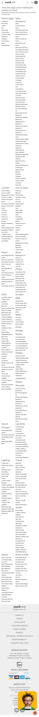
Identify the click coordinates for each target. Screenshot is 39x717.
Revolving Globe (6, 238)
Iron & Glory (22, 187)
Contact (4, 25)
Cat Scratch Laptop (21, 442)
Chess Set (18, 257)
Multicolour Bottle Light (8, 511)
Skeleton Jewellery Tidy (8, 308)
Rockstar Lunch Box (21, 568)
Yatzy (17, 208)
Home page (8, 18)
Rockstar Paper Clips (21, 564)
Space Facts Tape (20, 97)
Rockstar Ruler (20, 566)
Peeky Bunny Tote (20, 56)
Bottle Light (5, 513)
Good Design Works (19, 330)
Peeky (19, 269)
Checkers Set (19, 259)
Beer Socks (5, 232)
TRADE (19, 619)
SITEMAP (14, 643)
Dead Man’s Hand (20, 197)
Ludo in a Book (6, 190)
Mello (18, 314)
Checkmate (19, 217)
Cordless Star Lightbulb (8, 487)
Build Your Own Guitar (22, 586)
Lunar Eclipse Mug (21, 91)
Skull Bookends (20, 521)
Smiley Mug (5, 339)
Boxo (18, 252)
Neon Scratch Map (21, 307)
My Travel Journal (20, 487)
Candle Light (19, 167)
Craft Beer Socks (6, 234)
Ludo (17, 214)
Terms (3, 43)
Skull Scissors (19, 545)
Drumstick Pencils (20, 541)
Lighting (6, 460)
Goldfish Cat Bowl (20, 448)
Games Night (19, 210)
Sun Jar (4, 478)
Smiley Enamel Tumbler (22, 143)
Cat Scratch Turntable (21, 444)
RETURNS (10, 636)
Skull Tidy (4, 306)
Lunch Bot (4, 597)
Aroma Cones (19, 249)
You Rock (4, 210)
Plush (4, 252)
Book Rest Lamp (6, 315)
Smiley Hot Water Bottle (22, 139)
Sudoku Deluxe (20, 169)
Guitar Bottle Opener (21, 557)
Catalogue (4, 39)
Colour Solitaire (20, 180)
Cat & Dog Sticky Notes (22, 343)
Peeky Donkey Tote (21, 65)
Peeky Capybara (20, 54)
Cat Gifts (20, 424)
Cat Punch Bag (20, 78)
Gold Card (18, 145)
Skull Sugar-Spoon (21, 534)
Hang (17, 312)
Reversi (18, 221)
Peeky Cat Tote (20, 58)
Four (17, 87)
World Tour (18, 247)
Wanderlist (18, 148)
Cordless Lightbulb (7, 317)
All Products (5, 21)
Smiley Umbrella (6, 343)
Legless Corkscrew (21, 549)
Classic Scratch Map (21, 305)
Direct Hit (18, 201)
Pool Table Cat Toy (21, 435)
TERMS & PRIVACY (24, 636)
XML (21, 643)
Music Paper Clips (20, 350)
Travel (19, 460)
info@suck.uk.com (19, 609)
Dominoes (18, 174)
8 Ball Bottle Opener (7, 334)
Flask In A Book (6, 350)
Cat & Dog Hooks (20, 102)
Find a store (5, 30)
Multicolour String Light (8, 509)
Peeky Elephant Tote (21, 67)
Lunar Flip (18, 95)
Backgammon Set (20, 255)
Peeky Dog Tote (20, 63)
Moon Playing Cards (21, 93)
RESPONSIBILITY (19, 640)
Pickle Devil (19, 528)
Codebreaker (19, 219)
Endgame (18, 176)
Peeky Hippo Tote (20, 69)
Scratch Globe (19, 301)
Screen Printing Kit (7, 319)
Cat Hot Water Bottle (21, 451)
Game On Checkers (21, 236)
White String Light (6, 312)
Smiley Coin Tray (20, 76)
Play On (18, 241)
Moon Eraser (5, 570)
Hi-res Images (5, 41)
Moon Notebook (20, 152)
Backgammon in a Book (8, 195)
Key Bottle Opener (6, 297)
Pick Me (4, 221)
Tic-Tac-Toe (19, 225)
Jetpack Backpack (6, 594)
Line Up (18, 199)
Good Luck (4, 217)
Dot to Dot (18, 185)
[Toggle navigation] (3, 3)
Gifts (4, 294)
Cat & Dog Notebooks (21, 346)
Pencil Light (5, 374)
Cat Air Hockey (20, 84)
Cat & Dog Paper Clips (22, 348)
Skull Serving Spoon (21, 532)
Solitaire (18, 228)
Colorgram (18, 183)
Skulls (19, 507)
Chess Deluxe (19, 89)
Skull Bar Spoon (20, 530)
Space (5, 554)
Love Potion (5, 304)
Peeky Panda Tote (20, 73)
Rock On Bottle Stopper (8, 228)
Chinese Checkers (21, 178)
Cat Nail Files (19, 453)
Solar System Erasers (7, 592)
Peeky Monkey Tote (21, 71)
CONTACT (19, 615)
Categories (5, 36)
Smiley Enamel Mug (21, 141)
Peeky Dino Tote (20, 60)
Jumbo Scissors (20, 547)
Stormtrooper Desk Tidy (8, 435)
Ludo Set (18, 266)
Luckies (6, 187)
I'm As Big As (5, 241)
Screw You (4, 214)
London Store (5, 32)
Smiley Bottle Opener (21, 371)
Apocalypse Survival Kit (22, 243)
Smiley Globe (5, 341)
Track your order (6, 34)
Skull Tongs (19, 523)
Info (3, 28)
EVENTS (19, 633)
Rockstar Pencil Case (21, 570)
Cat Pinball (19, 80)
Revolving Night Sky (7, 236)
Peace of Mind (19, 324)
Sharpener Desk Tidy (7, 321)
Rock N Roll (22, 554)
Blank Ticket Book (6, 389)
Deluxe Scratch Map (7, 352)
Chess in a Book (6, 193)
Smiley (19, 353)
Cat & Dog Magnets (21, 341)
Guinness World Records (21, 382)
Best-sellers (5, 23)
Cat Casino (19, 438)
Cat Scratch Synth (20, 440)
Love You (4, 212)
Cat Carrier (19, 455)
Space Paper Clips (7, 579)
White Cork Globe (6, 310)
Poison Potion (5, 474)
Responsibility (5, 45)
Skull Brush (19, 539)
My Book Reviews (20, 106)
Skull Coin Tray (20, 517)
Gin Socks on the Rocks (8, 204)
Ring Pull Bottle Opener (22, 165)
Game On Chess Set (21, 238)
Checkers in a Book (7, 197)
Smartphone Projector (7, 230)
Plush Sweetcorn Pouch (22, 52)
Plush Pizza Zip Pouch (22, 47)
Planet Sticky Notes (7, 577)
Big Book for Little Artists (22, 154)
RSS (27, 643)
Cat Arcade (19, 82)
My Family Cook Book (7, 384)
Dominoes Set (19, 262)
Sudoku (18, 230)
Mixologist (18, 245)
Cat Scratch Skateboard (22, 446)
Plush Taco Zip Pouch (21, 32)
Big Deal (18, 172)
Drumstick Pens (20, 543)
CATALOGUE (19, 622)
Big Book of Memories (21, 104)
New (18, 18)
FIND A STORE (19, 629)
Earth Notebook (20, 150)
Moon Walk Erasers (7, 581)
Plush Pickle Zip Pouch (22, 30)
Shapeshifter (19, 212)
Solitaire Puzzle (20, 264)
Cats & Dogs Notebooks (22, 457)
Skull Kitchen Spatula (21, 525)
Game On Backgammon (22, 234)
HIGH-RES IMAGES (19, 626)
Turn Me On (5, 219)
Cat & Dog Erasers (21, 100)
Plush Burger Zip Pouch (22, 49)
